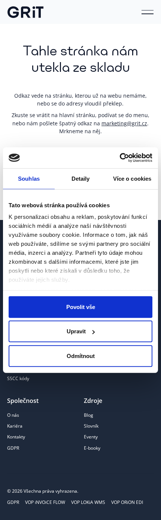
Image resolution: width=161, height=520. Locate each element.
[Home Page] (25, 12)
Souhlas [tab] (29, 178)
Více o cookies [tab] (132, 178)
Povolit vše (80, 306)
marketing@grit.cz (124, 123)
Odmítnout (81, 355)
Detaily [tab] (81, 178)
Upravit (76, 331)
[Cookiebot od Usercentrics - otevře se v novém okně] (119, 158)
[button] (148, 12)
